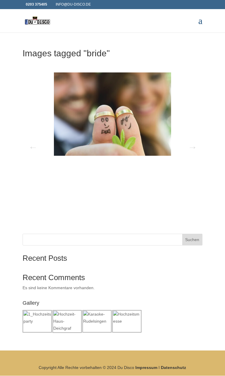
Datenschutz (173, 367)
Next (191, 144)
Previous (31, 144)
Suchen (192, 239)
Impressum (146, 367)
